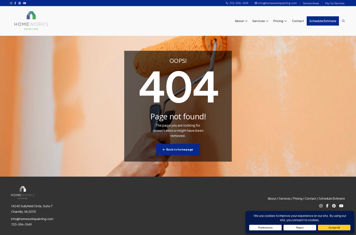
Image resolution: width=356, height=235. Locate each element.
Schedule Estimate (322, 21)
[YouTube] (24, 3)
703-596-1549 (238, 3)
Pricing (278, 21)
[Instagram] (11, 3)
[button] (246, 21)
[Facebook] (15, 3)
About (239, 21)
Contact (298, 21)
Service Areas (311, 3)
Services (258, 21)
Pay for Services (335, 3)
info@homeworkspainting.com (277, 3)
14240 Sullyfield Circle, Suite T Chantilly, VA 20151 (32, 209)
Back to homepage (179, 149)
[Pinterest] (19, 3)
